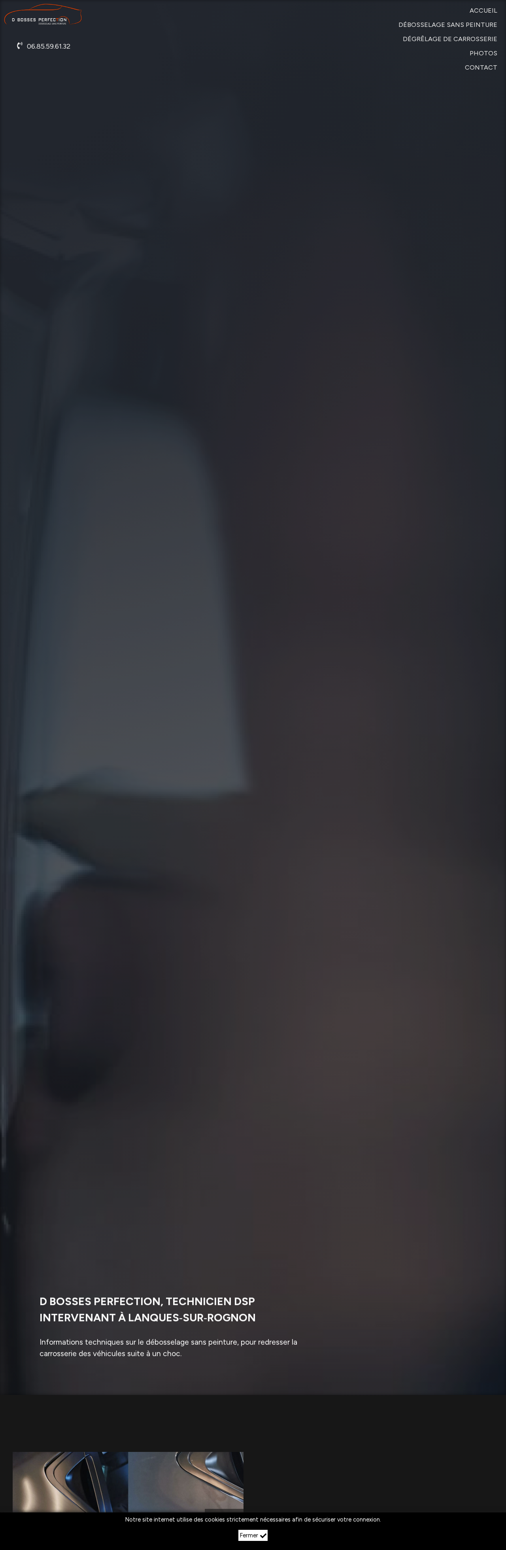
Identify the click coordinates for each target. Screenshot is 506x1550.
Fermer (249, 1535)
